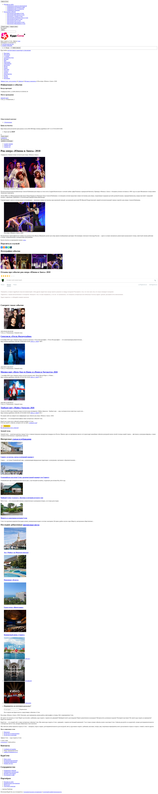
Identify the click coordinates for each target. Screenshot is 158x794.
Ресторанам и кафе (9, 775)
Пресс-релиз (7, 759)
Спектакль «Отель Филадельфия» (16, 336)
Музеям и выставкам (10, 773)
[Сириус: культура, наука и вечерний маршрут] (12, 453)
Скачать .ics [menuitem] (7, 147)
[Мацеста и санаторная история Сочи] (12, 515)
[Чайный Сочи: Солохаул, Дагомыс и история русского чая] (12, 494)
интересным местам (8, 44)
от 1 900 (34, 413)
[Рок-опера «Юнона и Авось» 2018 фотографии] (8, 268)
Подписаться (23, 709)
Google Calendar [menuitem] (8, 144)
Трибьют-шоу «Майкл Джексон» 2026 (17, 408)
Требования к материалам (11, 772)
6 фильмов (28, 703)
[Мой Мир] (6, 247)
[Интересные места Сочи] (14, 658)
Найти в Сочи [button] (4, 1)
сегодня (9, 50)
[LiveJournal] (11, 247)
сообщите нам (33, 423)
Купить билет (4, 136)
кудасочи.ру (4, 742)
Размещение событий (10, 770)
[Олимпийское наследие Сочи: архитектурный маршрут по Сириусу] (12, 474)
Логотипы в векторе (9, 786)
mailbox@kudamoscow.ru (11, 752)
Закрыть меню (13, 26)
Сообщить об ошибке (10, 749)
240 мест (27, 658)
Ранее (15, 284)
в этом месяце (27, 50)
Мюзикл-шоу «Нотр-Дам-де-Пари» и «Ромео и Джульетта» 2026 (29, 372)
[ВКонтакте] (2, 247)
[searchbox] (79, 29)
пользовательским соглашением (33, 792)
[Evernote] (9, 247)
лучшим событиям (7, 45)
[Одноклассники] (4, 247)
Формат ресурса (8, 763)
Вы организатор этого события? (10, 427)
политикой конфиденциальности (52, 792)
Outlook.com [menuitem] (7, 145)
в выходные (19, 50)
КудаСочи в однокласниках (11, 733)
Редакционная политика (11, 760)
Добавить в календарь (7, 141)
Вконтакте (7, 732)
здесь (24, 240)
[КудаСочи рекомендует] (14, 681)
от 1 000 (34, 377)
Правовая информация (10, 762)
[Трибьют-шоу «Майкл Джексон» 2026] (79, 390)
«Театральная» (8, 122)
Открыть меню (5, 26)
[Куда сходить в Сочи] (19, 39)
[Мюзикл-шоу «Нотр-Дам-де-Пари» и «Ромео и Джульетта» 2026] (79, 354)
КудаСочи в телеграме (10, 735)
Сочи (18, 41)
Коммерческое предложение (12, 783)
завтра (14, 50)
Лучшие (9, 284)
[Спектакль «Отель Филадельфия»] (79, 318)
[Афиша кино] (14, 703)
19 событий (28, 681)
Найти (2, 29)
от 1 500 (34, 341)
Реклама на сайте (9, 782)
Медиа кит (7, 785)
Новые (2, 284)
